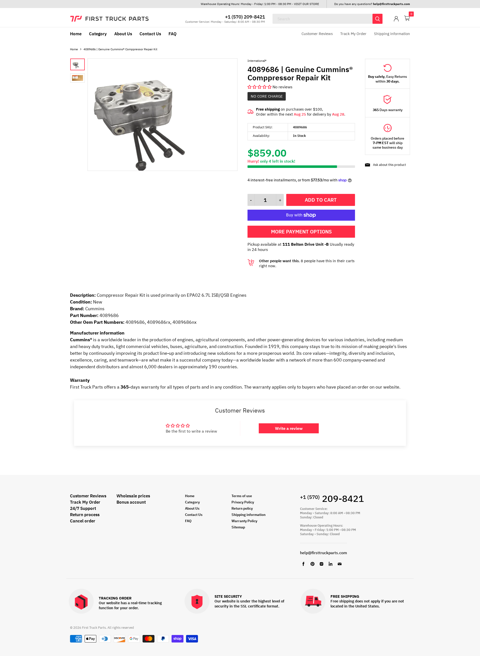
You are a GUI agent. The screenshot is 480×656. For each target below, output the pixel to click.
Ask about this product (389, 165)
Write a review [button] (288, 428)
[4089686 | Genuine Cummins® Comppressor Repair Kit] (163, 169)
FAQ (172, 34)
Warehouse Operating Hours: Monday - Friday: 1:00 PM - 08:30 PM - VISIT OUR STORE (260, 4)
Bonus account (131, 502)
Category (98, 34)
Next (226, 115)
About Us (123, 34)
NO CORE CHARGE (267, 96)
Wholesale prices (133, 496)
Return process (85, 514)
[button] (260, 86)
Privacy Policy (243, 502)
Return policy (242, 508)
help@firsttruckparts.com (323, 552)
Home (76, 34)
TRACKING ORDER (115, 598)
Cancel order (82, 521)
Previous (99, 115)
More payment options (301, 231)
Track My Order (353, 33)
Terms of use (242, 496)
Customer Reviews (317, 33)
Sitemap (238, 527)
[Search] (377, 19)
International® (257, 61)
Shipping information (392, 33)
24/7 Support (83, 508)
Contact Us (150, 34)
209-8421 (332, 498)
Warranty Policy (244, 521)
